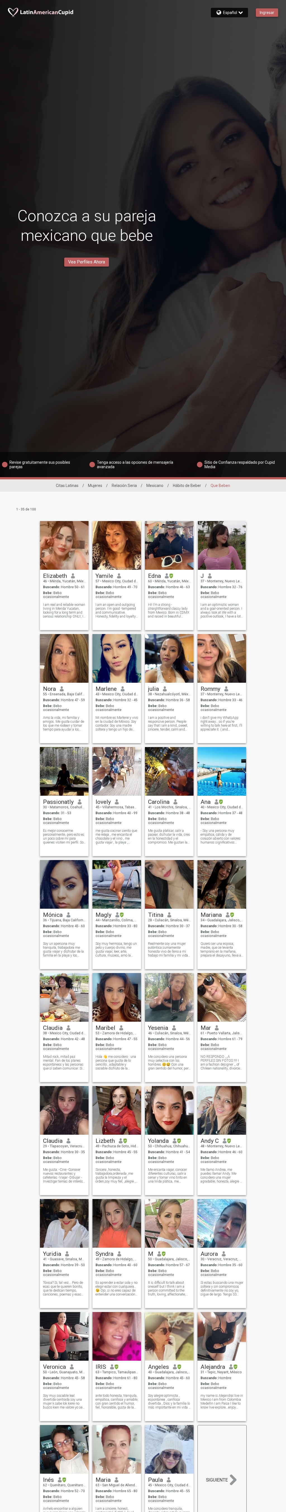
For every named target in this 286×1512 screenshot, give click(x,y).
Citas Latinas (67, 485)
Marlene (106, 689)
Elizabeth (55, 576)
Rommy (210, 689)
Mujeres (95, 485)
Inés (48, 1479)
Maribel (105, 1028)
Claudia (53, 1028)
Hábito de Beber (187, 485)
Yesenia (158, 1028)
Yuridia (52, 1253)
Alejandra (213, 1366)
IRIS (101, 1366)
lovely (103, 802)
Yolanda (158, 1140)
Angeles (158, 1366)
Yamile (104, 576)
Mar (206, 1028)
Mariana (211, 915)
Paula (155, 1479)
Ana (206, 802)
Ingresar (267, 12)
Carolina (159, 802)
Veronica (54, 1366)
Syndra (104, 1253)
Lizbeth (105, 1140)
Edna (154, 576)
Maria (103, 1479)
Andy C (210, 1140)
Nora (49, 689)
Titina (155, 915)
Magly (103, 915)
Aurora (209, 1253)
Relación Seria (124, 485)
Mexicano (154, 485)
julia (153, 689)
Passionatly (58, 802)
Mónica (53, 915)
